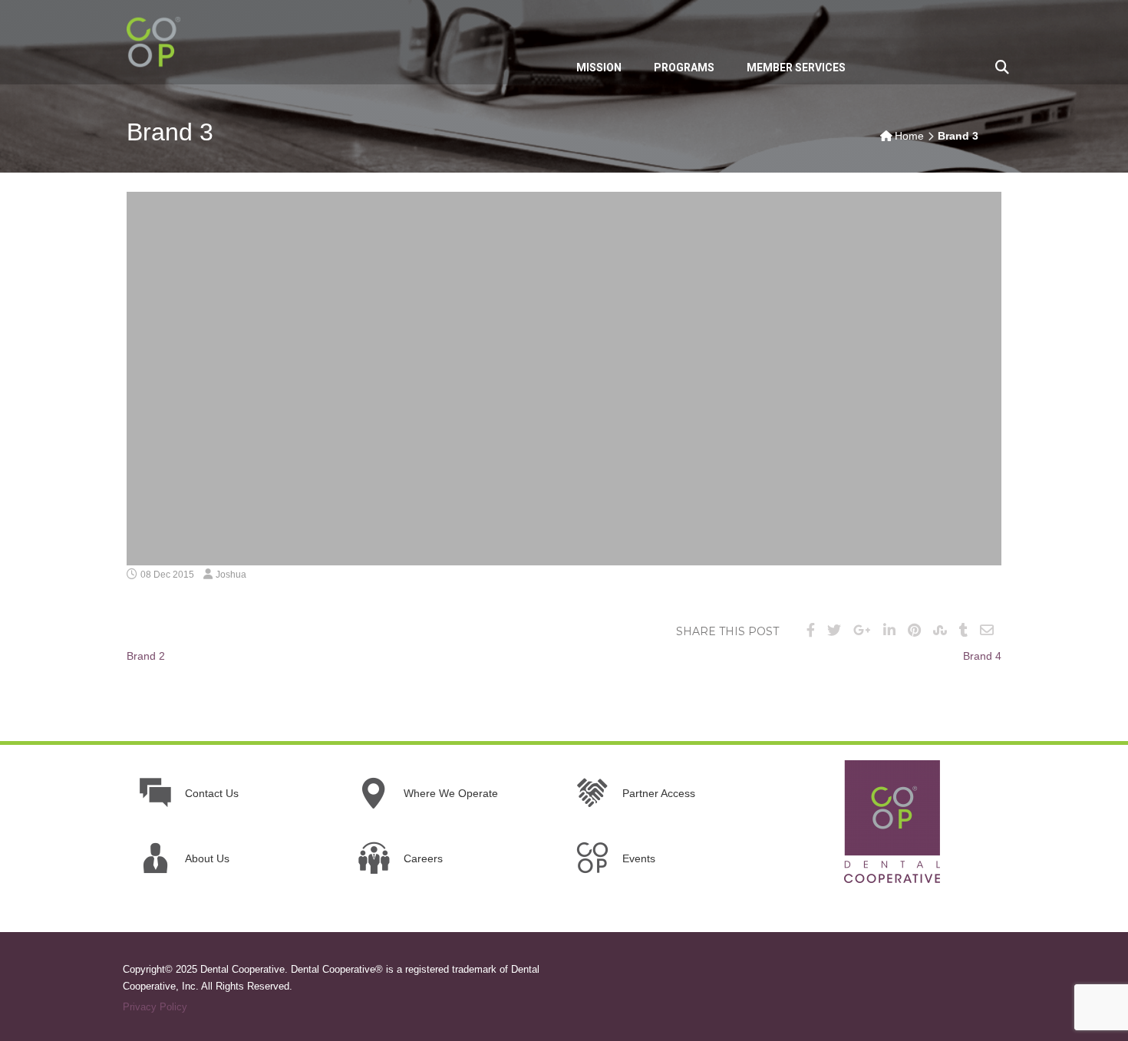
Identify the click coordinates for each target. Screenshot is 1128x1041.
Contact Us (212, 793)
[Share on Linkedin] (889, 630)
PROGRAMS (684, 67)
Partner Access (658, 793)
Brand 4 (982, 656)
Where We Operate (451, 793)
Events (638, 858)
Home (909, 136)
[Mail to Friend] (987, 630)
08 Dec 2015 (167, 574)
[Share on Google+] (862, 630)
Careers (423, 858)
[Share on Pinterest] (914, 630)
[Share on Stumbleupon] (940, 630)
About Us (207, 858)
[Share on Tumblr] (963, 630)
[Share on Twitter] (834, 630)
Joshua (231, 574)
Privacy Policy (155, 1007)
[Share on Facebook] (810, 630)
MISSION (599, 67)
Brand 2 (146, 656)
